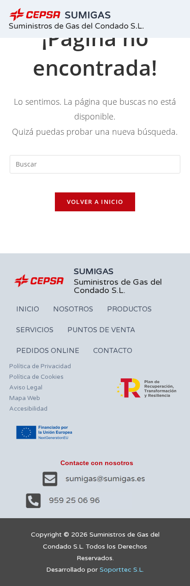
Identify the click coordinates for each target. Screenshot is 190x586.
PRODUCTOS (129, 309)
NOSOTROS (73, 309)
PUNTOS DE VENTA (101, 330)
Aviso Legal (25, 387)
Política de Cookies (36, 377)
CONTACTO (112, 351)
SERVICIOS (34, 330)
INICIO (27, 309)
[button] (178, 19)
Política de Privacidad (40, 366)
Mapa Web (24, 398)
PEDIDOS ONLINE (47, 351)
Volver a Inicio (95, 201)
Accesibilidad (28, 409)
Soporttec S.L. (122, 570)
